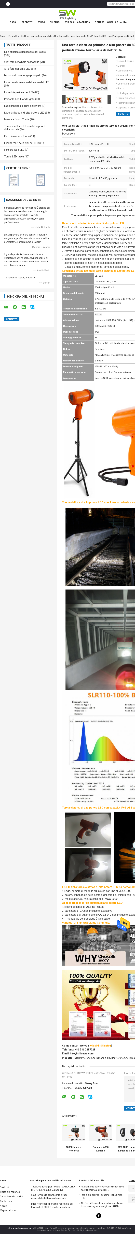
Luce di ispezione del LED (19, 92)
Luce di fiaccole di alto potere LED (24, 112)
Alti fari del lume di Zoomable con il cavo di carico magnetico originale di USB (102, 1205)
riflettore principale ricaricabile (36, 36)
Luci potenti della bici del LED (21, 143)
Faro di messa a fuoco (17, 136)
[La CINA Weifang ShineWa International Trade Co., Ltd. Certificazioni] (13, 180)
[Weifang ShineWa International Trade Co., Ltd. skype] (34, 307)
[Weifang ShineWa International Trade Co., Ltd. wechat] (26, 307)
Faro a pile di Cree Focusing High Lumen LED (101, 1197)
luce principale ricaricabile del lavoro (25, 51)
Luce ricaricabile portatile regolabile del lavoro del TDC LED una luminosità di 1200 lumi (52, 1205)
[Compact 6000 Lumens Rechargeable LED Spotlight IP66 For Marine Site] (100, 1132)
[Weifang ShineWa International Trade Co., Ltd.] (67, 15)
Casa (2, 36)
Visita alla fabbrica (77, 22)
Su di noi (55, 22)
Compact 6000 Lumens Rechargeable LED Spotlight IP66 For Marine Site (100, 1149)
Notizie (4, 1205)
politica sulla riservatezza (20, 1228)
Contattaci (6, 1201)
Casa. (13, 22)
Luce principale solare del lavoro (22, 105)
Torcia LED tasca (14, 156)
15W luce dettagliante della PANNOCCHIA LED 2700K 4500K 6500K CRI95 (53, 1188)
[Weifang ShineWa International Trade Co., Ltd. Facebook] (8, 4)
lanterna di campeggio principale (22, 75)
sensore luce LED (14, 149)
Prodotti (27, 22)
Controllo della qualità (111, 22)
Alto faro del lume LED (17, 68)
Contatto (123, 114)
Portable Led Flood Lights (19, 99)
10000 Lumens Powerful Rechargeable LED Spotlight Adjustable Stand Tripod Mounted (74, 1149)
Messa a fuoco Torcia (16, 119)
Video (41, 22)
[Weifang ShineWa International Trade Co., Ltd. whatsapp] (17, 307)
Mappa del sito (8, 1210)
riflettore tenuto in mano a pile (94, 1058)
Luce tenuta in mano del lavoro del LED (26, 82)
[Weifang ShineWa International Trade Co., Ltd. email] (8, 307)
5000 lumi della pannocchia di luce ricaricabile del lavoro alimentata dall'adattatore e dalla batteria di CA (50, 1197)
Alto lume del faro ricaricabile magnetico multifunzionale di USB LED (102, 1188)
